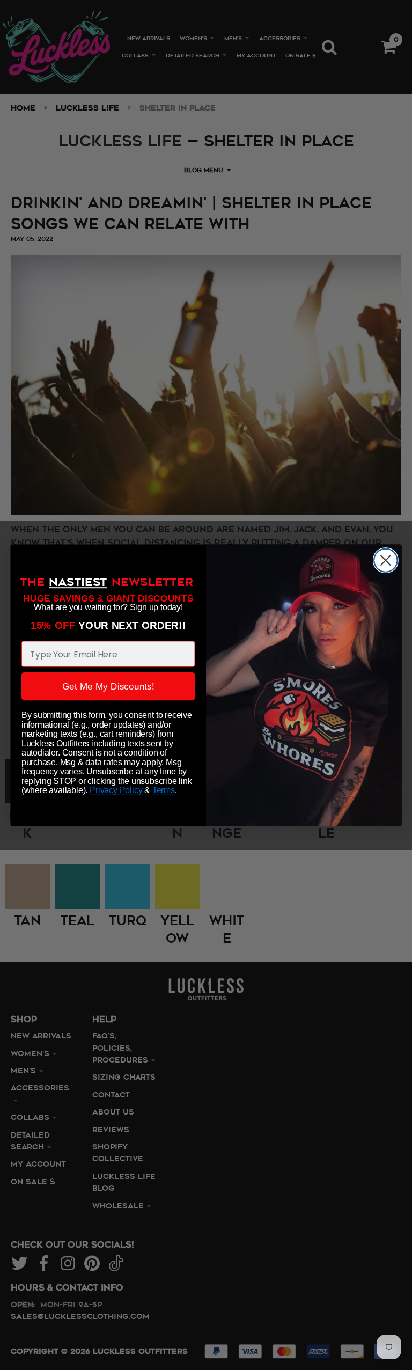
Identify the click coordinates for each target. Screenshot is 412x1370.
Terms (163, 790)
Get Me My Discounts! (108, 686)
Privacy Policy (116, 790)
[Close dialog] (386, 560)
